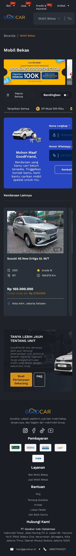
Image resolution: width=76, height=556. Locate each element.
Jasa (23, 5)
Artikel (61, 5)
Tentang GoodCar (38, 499)
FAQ (39, 376)
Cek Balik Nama (38, 514)
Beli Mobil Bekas (38, 474)
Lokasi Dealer (38, 509)
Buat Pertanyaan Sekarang (21, 379)
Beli (8, 5)
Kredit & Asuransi (41, 7)
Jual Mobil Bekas (38, 479)
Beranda (9, 35)
